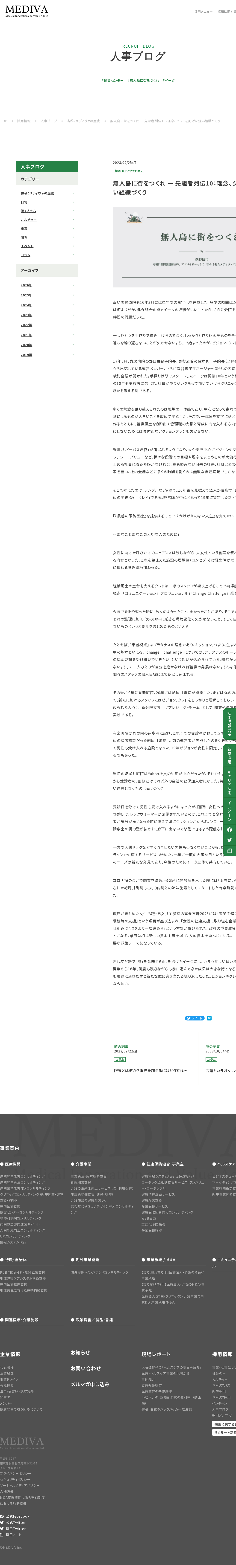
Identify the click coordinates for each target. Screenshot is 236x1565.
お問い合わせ (86, 1368)
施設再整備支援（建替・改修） (92, 1194)
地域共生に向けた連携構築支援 (23, 1290)
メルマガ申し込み (90, 1384)
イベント (27, 245)
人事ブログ (220, 1409)
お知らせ (80, 1352)
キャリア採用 (230, 782)
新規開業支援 (81, 1182)
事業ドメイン (9, 1379)
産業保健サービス (155, 1206)
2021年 (26, 335)
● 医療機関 (10, 1164)
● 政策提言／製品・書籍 (92, 1319)
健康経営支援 (152, 1200)
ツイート (197, 1018)
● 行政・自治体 (13, 1259)
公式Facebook (17, 1516)
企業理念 (7, 1373)
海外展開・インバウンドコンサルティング (100, 1272)
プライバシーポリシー (15, 1473)
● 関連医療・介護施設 (19, 1319)
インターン (230, 811)
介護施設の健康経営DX (88, 1200)
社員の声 (219, 1373)
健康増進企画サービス (158, 1194)
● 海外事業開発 (85, 1259)
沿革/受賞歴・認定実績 (17, 1391)
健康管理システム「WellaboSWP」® (168, 1176)
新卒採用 (230, 755)
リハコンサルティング (15, 1236)
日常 (24, 202)
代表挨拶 (7, 1367)
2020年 (26, 344)
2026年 (26, 285)
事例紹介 (148, 1379)
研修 (24, 237)
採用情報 (222, 1354)
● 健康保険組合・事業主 (163, 1164)
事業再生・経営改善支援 (89, 1176)
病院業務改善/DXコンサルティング (25, 1188)
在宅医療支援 (10, 1206)
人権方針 (7, 1491)
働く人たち (28, 211)
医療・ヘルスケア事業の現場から (166, 1373)
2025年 (26, 295)
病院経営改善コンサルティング (22, 1176)
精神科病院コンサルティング (20, 1218)
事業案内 (10, 1148)
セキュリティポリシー (15, 1479)
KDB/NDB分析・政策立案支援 (22, 1272)
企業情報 (10, 1354)
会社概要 (7, 1385)
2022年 (26, 324)
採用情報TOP (230, 724)
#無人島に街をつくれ (143, 80)
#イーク (169, 80)
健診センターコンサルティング (22, 1212)
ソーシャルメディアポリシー (20, 1485)
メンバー (6, 1403)
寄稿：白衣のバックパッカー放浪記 (167, 1409)
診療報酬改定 (152, 1385)
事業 (24, 228)
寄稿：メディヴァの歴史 (37, 193)
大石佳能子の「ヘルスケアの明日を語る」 (171, 1367)
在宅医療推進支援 (13, 1284)
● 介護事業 (81, 1164)
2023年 (26, 315)
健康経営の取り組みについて (21, 1409)
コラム (25, 254)
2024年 (26, 305)
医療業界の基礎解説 (157, 1391)
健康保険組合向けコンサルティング (167, 1212)
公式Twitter (16, 1522)
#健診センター (113, 80)
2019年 (26, 354)
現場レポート (156, 1354)
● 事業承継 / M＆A (158, 1259)
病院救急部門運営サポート (20, 1224)
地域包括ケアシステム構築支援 (23, 1278)
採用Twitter (16, 1528)
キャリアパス (221, 1385)
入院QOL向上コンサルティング (22, 1230)
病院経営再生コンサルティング (22, 1182)
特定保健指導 (152, 1230)
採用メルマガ (222, 1415)
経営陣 (5, 1397)
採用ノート (14, 1534)
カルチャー (29, 219)
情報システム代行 (13, 1242)
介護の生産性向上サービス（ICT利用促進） (102, 1188)
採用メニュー (203, 11)
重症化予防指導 (153, 1224)
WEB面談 (149, 1218)
